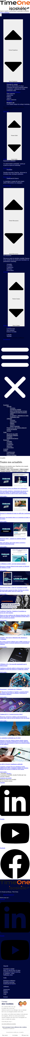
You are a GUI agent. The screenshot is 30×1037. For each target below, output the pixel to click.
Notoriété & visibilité (15, 409)
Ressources (6, 440)
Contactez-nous (11, 452)
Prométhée (9, 437)
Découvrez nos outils (12, 434)
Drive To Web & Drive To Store (18, 411)
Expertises (6, 405)
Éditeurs (12, 423)
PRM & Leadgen (24, 469)
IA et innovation (14, 469)
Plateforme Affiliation (12, 435)
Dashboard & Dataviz (12, 438)
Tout (25, 471)
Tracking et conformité (17, 471)
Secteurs (9, 431)
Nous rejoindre (10, 453)
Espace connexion (15, 426)
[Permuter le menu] (1, 14)
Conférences (10, 444)
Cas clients (9, 443)
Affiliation (9, 418)
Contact (5, 450)
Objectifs (9, 406)
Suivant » (9, 773)
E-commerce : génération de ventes (19, 415)
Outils (4, 432)
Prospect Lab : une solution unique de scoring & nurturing (16, 428)
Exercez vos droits (11, 455)
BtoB (8, 469)
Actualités (9, 441)
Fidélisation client (14, 417)
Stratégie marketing (5, 471)
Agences (12, 424)
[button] (15, 372)
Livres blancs (10, 447)
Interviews (9, 446)
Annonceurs (13, 421)
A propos (5, 449)
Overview (12, 408)
